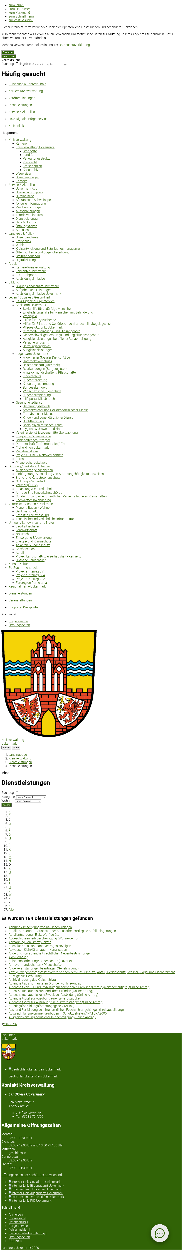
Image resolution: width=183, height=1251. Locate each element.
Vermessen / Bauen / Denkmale (31, 504)
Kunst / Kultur (18, 564)
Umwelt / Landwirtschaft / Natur (31, 522)
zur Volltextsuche (21, 20)
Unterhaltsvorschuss (37, 361)
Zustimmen (8, 56)
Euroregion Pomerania (31, 582)
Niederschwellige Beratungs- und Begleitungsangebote (61, 335)
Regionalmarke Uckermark (27, 586)
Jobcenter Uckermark (31, 271)
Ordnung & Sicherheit (30, 481)
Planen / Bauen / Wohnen (33, 507)
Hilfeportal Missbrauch (39, 399)
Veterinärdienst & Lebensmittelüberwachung (47, 432)
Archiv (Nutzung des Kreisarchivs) (32, 979)
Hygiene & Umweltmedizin (41, 429)
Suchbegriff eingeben (16, 64)
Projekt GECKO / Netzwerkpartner (39, 455)
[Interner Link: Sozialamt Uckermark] (95, 1182)
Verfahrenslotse (27, 451)
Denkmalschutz (27, 511)
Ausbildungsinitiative (30, 278)
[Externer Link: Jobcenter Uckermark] (95, 1189)
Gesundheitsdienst (29, 402)
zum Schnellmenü (21, 16)
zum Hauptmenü (20, 9)
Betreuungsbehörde (36, 406)
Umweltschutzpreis (29, 192)
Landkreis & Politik (21, 233)
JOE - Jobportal (26, 275)
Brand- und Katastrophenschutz (38, 477)
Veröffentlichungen (29, 207)
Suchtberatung (33, 421)
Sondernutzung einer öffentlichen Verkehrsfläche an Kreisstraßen (61, 496)
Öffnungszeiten (26, 226)
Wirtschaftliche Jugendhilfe (42, 391)
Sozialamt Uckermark (31, 305)
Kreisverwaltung (20, 140)
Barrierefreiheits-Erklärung (27, 1233)
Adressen (22, 230)
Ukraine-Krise (25, 196)
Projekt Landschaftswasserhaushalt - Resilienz (48, 556)
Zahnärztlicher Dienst (38, 414)
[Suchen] (65, 64)
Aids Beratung (18, 957)
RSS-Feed (15, 1241)
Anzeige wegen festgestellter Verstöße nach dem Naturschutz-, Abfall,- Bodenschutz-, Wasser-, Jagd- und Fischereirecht (92, 972)
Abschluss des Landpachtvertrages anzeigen (40, 946)
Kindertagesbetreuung (38, 384)
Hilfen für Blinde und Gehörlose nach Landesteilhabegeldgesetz (67, 323)
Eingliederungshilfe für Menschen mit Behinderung (58, 312)
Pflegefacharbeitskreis (31, 462)
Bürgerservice (18, 621)
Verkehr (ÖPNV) (27, 485)
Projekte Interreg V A (30, 571)
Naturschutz (24, 534)
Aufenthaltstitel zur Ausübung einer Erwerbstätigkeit (45, 998)
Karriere (21, 143)
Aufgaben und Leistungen (33, 290)
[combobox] (47, 64)
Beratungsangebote (37, 346)
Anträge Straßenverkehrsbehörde (39, 492)
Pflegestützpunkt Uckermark (43, 327)
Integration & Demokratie (33, 436)
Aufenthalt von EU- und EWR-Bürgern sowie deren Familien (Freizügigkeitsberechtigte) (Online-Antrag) (79, 987)
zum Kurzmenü (19, 12)
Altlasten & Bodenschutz (33, 545)
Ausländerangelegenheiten (34, 470)
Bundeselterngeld (35, 387)
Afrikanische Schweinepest (34, 200)
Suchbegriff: (9, 792)
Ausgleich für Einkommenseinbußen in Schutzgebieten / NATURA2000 (58, 1013)
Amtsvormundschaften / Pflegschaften (50, 372)
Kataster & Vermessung (32, 515)
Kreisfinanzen (32, 166)
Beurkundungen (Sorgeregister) (45, 369)
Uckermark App (26, 188)
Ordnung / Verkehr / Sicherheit (30, 466)
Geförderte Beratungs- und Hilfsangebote (51, 331)
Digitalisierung (26, 260)
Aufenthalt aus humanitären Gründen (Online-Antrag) (46, 983)
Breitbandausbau (28, 256)
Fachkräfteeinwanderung (33, 500)
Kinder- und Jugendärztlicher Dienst (48, 417)
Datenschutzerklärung (74, 45)
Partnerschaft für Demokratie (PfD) (40, 444)
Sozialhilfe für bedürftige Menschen (47, 308)
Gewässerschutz (27, 549)
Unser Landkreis (27, 237)
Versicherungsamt (36, 342)
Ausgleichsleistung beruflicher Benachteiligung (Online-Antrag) (52, 1017)
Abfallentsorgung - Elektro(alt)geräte (34, 934)
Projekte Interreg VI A (30, 579)
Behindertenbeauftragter (33, 440)
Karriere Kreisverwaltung (33, 267)
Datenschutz (17, 1222)
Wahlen (21, 245)
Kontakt (21, 181)
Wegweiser (23, 173)
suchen (6, 805)
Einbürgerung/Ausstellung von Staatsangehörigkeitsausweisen (60, 474)
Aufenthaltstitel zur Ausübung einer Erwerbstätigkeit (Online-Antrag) (56, 1002)
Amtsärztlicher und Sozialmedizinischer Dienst (55, 410)
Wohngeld (30, 316)
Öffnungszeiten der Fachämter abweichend (31, 1175)
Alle (11, 909)
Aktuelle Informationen (32, 203)
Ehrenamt (22, 459)
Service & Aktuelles (22, 185)
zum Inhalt (16, 5)
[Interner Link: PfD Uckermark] (95, 1200)
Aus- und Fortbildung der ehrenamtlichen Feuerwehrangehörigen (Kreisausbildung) (66, 1009)
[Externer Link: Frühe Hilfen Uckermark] (95, 1197)
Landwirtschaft (26, 530)
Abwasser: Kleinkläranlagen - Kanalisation (38, 949)
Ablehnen (8, 52)
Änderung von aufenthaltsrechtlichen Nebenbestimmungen (50, 953)
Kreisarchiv (30, 170)
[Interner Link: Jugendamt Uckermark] (95, 1193)
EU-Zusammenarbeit (23, 567)
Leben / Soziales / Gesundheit (29, 297)
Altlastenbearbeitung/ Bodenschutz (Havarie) (40, 961)
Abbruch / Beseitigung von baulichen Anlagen (40, 927)
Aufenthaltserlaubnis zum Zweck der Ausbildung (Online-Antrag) (53, 994)
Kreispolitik (23, 241)
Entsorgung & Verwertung (34, 537)
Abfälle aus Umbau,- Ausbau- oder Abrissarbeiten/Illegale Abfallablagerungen (62, 931)
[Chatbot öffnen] (160, 1233)
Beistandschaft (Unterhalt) (41, 365)
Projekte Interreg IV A (30, 575)
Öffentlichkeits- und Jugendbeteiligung (43, 252)
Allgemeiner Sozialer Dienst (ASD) (46, 357)
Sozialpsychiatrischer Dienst (43, 425)
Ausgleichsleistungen (38, 350)
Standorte (30, 151)
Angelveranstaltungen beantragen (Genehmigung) (44, 968)
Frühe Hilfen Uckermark (32, 447)
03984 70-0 (29, 1113)
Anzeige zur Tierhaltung (25, 976)
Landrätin (29, 155)
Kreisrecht (30, 162)
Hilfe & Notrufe (26, 222)
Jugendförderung (35, 380)
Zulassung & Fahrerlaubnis (34, 489)
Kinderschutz (32, 376)
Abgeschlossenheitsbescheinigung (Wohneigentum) (45, 938)
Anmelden (16, 1214)
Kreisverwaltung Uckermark (35, 147)
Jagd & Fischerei (27, 526)
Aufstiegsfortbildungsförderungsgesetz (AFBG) (41, 1006)
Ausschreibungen (28, 211)
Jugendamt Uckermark (32, 354)
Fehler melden (18, 1229)
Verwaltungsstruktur (37, 158)
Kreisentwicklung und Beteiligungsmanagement (49, 248)
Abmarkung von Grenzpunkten (30, 942)
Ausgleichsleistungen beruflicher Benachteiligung (57, 338)
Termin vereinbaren (29, 215)
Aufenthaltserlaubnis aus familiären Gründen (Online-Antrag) (51, 991)
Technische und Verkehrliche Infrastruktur (45, 519)
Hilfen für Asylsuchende (39, 320)
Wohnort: (7, 801)
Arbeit (13, 263)
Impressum (17, 1218)
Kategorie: (8, 797)
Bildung (14, 282)
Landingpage (18, 754)
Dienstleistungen (27, 177)
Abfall (20, 552)
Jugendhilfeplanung (37, 395)
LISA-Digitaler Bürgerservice (35, 301)
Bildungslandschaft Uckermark (37, 286)
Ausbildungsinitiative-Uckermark (38, 293)
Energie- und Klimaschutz (33, 541)
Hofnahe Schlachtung (31, 560)
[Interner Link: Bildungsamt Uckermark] (95, 1185)
